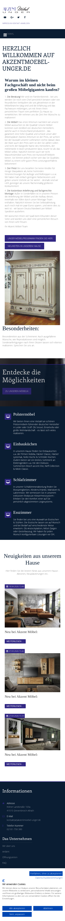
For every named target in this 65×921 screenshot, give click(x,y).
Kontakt (16, 23)
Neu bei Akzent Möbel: (21, 632)
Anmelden (25, 23)
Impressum (7, 23)
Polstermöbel (24, 414)
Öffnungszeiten (9, 857)
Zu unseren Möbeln (16, 391)
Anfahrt (5, 851)
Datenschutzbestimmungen (49, 877)
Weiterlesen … (15, 641)
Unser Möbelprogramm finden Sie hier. (30, 238)
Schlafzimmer (24, 479)
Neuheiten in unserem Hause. (24, 245)
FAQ (4, 862)
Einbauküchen (25, 444)
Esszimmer (22, 512)
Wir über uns (8, 845)
